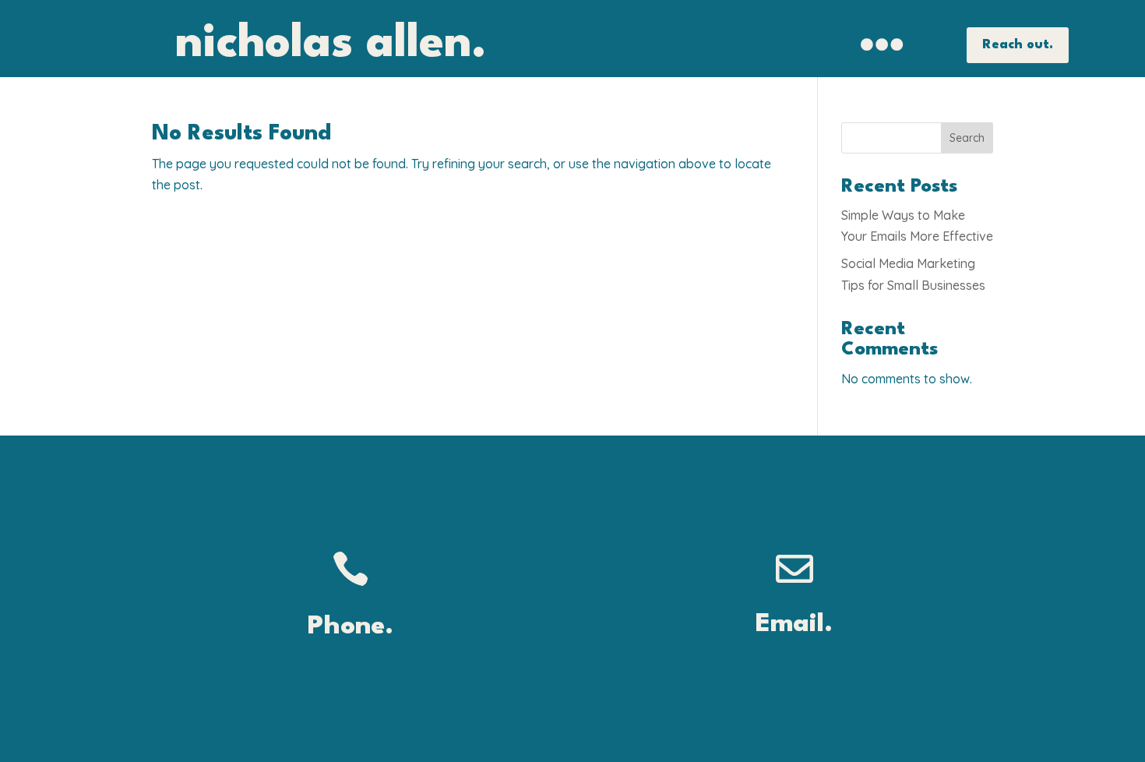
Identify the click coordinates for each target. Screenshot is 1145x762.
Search (967, 138)
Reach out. (1017, 44)
